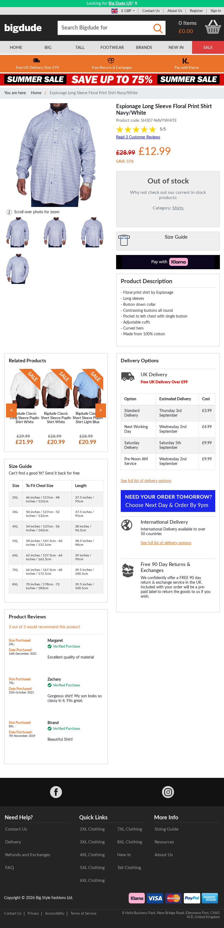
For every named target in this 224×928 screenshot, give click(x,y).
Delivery (13, 842)
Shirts (178, 208)
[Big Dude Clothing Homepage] (23, 27)
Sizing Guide (166, 829)
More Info (166, 817)
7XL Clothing (129, 829)
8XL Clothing (129, 842)
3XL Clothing (92, 842)
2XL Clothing (92, 829)
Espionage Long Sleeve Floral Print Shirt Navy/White (93, 93)
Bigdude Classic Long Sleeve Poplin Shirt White (24, 418)
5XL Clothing (92, 867)
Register (196, 11)
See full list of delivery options (146, 481)
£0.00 (186, 31)
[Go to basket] (213, 27)
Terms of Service (83, 913)
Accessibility (54, 913)
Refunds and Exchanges (27, 855)
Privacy (33, 913)
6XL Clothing (92, 880)
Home (36, 93)
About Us (174, 11)
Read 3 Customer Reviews (138, 137)
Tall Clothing (129, 867)
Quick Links (93, 817)
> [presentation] (100, 410)
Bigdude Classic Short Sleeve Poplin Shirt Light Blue (88, 418)
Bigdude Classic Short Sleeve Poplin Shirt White (56, 418)
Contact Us (151, 11)
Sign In (216, 11)
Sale (208, 48)
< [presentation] (11, 410)
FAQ (9, 867)
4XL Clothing (92, 855)
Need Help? (19, 817)
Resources (164, 842)
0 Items (188, 23)
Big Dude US (120, 3)
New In (124, 855)
